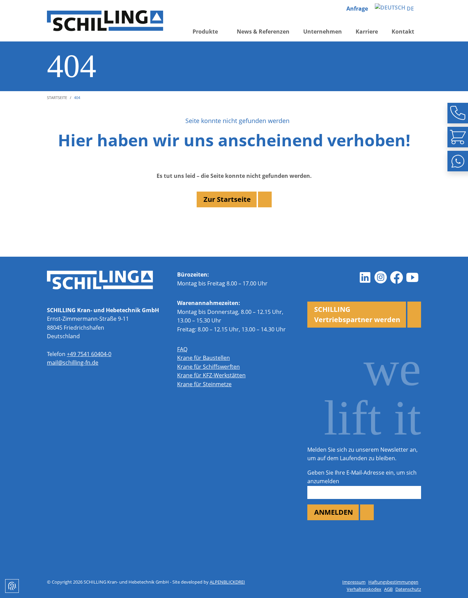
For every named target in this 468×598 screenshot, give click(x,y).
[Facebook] (396, 277)
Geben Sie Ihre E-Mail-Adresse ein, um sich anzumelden (362, 477)
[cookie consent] (12, 586)
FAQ (182, 349)
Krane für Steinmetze (204, 384)
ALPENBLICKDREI (227, 582)
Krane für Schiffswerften (208, 366)
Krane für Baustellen (203, 358)
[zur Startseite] (105, 20)
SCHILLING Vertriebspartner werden (357, 314)
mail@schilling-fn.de (72, 362)
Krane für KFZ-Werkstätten (211, 375)
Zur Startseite (227, 199)
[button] (208, 31)
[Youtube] (412, 277)
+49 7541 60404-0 (89, 354)
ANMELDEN (333, 512)
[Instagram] (380, 277)
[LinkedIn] (365, 277)
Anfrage (357, 8)
